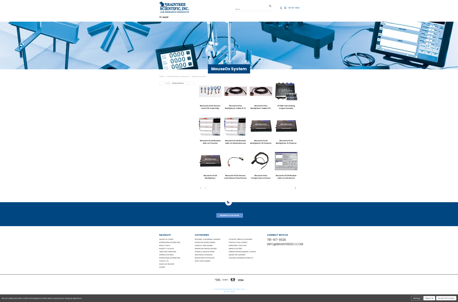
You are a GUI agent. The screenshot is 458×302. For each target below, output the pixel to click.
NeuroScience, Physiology (205, 258)
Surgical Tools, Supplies (238, 242)
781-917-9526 (293, 8)
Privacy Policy (164, 245)
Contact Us (164, 261)
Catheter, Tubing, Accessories (240, 239)
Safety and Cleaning (202, 261)
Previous (452, 294)
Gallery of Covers (166, 239)
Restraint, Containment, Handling (207, 239)
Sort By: (168, 83)
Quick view (210, 91)
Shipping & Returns (166, 255)
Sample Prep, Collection (237, 245)
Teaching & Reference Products (241, 258)
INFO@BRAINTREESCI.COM (285, 244)
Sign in (162, 264)
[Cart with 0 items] (285, 8)
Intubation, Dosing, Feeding (205, 242)
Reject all (429, 298)
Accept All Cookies (446, 298)
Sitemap (162, 267)
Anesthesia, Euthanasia (203, 255)
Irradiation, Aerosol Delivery (206, 249)
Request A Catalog (229, 215)
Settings (416, 298)
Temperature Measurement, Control (242, 252)
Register (171, 264)
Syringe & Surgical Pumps (205, 252)
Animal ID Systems (235, 249)
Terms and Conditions (167, 252)
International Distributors (169, 242)
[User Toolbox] (281, 8)
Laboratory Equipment (237, 255)
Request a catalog (166, 249)
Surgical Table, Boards (204, 245)
